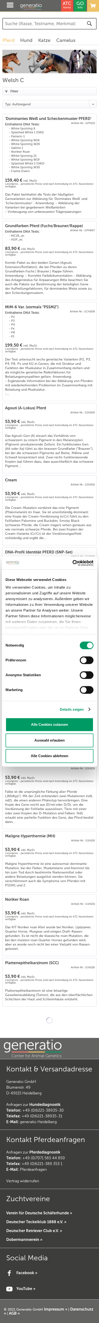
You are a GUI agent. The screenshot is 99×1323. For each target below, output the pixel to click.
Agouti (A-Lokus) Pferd (25, 408)
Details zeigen (72, 709)
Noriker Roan (17, 899)
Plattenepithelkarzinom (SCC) (32, 963)
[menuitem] (5, 6)
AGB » (14, 1313)
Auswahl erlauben (49, 740)
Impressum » (55, 1309)
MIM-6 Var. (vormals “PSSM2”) (32, 307)
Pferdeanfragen (26, 1169)
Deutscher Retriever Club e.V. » (34, 1231)
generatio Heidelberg (38, 1122)
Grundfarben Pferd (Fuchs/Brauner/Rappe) (44, 226)
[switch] (86, 660)
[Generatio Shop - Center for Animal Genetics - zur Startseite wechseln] (36, 6)
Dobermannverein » (24, 1240)
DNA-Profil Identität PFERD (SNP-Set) (39, 552)
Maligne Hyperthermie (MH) (30, 836)
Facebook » (26, 1273)
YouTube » (25, 1289)
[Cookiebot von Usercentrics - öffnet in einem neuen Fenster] (72, 563)
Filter (14, 91)
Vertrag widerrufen (22, 1181)
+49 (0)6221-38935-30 (43, 1110)
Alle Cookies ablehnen (49, 756)
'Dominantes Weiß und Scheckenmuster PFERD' (48, 119)
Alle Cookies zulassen (49, 724)
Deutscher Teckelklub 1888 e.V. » (36, 1222)
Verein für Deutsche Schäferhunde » (39, 1213)
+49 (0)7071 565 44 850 (43, 1158)
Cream (11, 480)
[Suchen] (89, 23)
